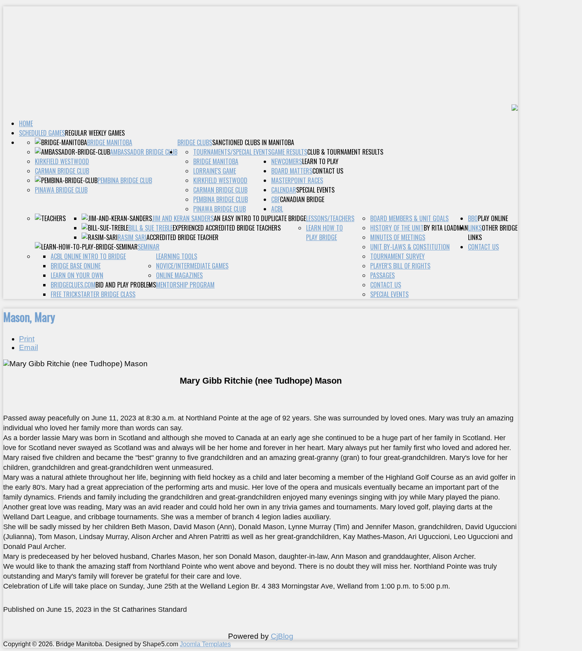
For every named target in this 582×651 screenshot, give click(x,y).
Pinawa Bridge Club (61, 190)
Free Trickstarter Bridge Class (93, 294)
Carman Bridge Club (62, 171)
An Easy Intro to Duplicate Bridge (260, 218)
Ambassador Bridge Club (143, 152)
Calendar (283, 190)
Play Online (493, 218)
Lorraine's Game (214, 171)
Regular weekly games (95, 133)
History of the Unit (397, 228)
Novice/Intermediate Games (192, 266)
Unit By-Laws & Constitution (410, 247)
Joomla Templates (205, 644)
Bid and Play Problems (125, 285)
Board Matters (291, 171)
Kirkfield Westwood (62, 161)
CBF (275, 199)
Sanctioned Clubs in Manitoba (253, 142)
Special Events (315, 190)
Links (475, 228)
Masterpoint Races (297, 180)
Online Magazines (179, 275)
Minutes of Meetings (397, 237)
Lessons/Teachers (330, 218)
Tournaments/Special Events (232, 152)
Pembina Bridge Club (124, 180)
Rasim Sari (132, 237)
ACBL (277, 209)
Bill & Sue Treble (150, 228)
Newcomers (286, 161)
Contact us (327, 171)
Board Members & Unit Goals (409, 218)
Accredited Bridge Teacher (182, 237)
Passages (382, 275)
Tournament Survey (397, 256)
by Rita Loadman (446, 228)
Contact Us (483, 247)
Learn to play (320, 161)
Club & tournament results (345, 152)
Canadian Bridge (302, 199)
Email (28, 347)
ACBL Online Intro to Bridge (88, 256)
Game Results (289, 152)
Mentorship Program (185, 285)
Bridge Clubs (194, 142)
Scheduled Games (42, 133)
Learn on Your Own (77, 275)
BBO (473, 218)
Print (26, 339)
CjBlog (282, 636)
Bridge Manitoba (109, 142)
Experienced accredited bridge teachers (227, 228)
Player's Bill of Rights (400, 266)
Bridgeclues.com (73, 285)
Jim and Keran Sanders (183, 218)
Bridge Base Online (76, 266)
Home (26, 123)
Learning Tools (176, 256)
